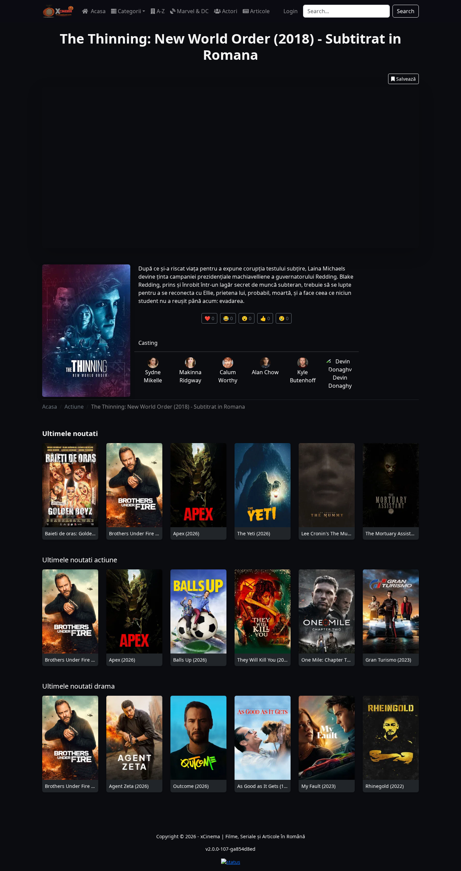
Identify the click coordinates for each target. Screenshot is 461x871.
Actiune (74, 406)
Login (290, 11)
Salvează (406, 79)
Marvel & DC (193, 11)
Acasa (97, 11)
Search (405, 11)
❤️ (209, 318)
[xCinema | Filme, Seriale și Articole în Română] (58, 11)
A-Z (161, 11)
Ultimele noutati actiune (79, 559)
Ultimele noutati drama (78, 686)
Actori (229, 11)
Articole (260, 11)
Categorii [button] (129, 11)
